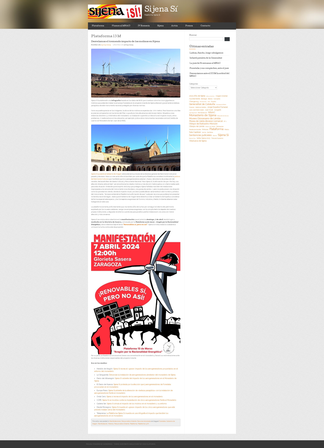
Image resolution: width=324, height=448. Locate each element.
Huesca (191, 107)
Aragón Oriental (222, 96)
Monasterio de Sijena (202, 115)
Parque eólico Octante (129, 421)
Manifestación (102, 424)
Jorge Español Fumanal (217, 107)
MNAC (211, 112)
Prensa (189, 26)
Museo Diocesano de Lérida (204, 118)
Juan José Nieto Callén (196, 110)
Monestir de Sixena (223, 115)
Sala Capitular (195, 132)
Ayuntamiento (194, 99)
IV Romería (144, 26)
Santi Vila (204, 132)
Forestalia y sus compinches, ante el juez (209, 68)
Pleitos (227, 129)
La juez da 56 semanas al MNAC (205, 63)
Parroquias (220, 126)
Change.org (194, 101)
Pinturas (205, 129)
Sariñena (210, 132)
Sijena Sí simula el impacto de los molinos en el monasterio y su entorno (137, 404)
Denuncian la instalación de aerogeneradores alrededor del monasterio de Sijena (142, 375)
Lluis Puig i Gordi (193, 112)
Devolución (203, 101)
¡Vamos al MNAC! (121, 26)
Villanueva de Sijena (198, 141)
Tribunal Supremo (217, 138)
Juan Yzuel (209, 110)
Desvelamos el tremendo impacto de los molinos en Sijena (125, 42)
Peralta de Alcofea (195, 129)
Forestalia (162, 421)
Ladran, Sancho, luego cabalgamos (206, 53)
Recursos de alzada (144, 421)
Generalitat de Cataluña (202, 104)
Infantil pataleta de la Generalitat (206, 58)
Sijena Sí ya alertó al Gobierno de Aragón (106, 174)
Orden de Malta (210, 126)
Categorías (193, 84)
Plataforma (98, 26)
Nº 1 (225, 121)
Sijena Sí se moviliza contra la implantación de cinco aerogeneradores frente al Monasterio (139, 400)
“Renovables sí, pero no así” (135, 224)
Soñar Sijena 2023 (203, 138)
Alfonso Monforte (210, 96)
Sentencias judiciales (200, 135)
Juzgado (217, 110)
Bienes (210, 99)
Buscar (193, 35)
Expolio (213, 101)
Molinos (111, 424)
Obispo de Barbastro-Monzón (203, 124)
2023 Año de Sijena (197, 96)
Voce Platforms (148, 444)
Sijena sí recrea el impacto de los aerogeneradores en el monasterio (135, 397)
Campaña (217, 99)
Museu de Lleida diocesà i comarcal (206, 121)
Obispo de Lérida (196, 126)
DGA (209, 101)
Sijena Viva (192, 138)
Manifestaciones (115, 421)
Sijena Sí (223, 135)
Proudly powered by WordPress (99, 444)
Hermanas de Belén (221, 104)
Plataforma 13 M (143, 424)
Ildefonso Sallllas (200, 107)
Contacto (205, 26)
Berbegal (204, 99)
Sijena (160, 26)
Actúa (174, 26)
